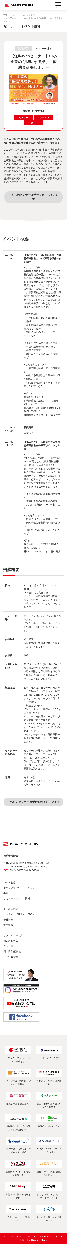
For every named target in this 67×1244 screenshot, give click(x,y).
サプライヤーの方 (13, 935)
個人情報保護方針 (13, 951)
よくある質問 (10, 909)
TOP (5, 15)
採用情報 (8, 925)
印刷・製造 (9, 882)
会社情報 (8, 919)
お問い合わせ (10, 956)
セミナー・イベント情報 (23, 15)
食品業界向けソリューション (19, 887)
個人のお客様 (10, 940)
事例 (5, 893)
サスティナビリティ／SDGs (18, 914)
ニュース (8, 946)
